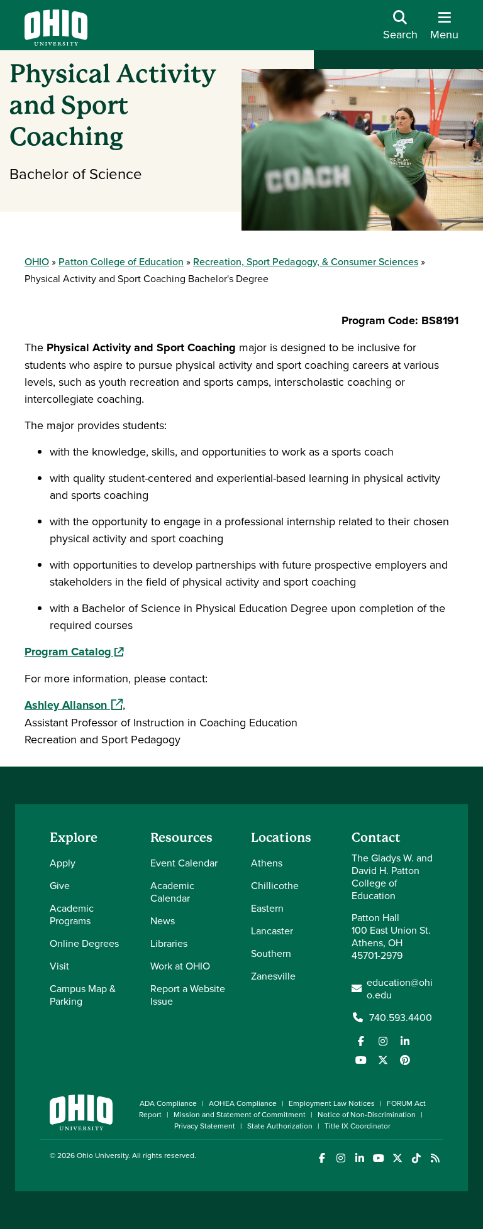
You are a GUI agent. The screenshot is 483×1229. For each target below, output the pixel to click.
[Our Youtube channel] (361, 1060)
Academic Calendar (172, 891)
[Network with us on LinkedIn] (405, 1041)
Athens (266, 863)
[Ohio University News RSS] (435, 1158)
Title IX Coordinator (358, 1125)
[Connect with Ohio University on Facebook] (322, 1158)
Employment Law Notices (332, 1103)
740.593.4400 (400, 1017)
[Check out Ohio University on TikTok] (416, 1158)
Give (60, 885)
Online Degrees (84, 943)
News (162, 920)
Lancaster (272, 930)
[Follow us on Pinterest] (405, 1060)
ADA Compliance (168, 1103)
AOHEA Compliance (243, 1103)
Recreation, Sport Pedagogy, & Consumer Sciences (305, 261)
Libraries (168, 943)
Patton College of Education (121, 261)
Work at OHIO (180, 966)
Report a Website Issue (187, 994)
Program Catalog (74, 651)
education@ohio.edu (400, 988)
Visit (59, 966)
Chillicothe (275, 885)
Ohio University (102, 1155)
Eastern (267, 908)
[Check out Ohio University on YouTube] (378, 1158)
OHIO (37, 261)
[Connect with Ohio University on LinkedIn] (359, 1158)
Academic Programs (72, 914)
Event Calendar (184, 863)
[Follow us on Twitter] (383, 1060)
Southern (271, 953)
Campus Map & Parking (83, 994)
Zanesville (273, 976)
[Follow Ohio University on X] (397, 1158)
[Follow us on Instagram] (383, 1041)
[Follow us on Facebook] (361, 1041)
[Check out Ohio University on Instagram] (340, 1158)
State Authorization (280, 1125)
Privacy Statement (204, 1125)
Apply (62, 863)
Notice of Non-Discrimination (367, 1114)
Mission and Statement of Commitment (240, 1114)
